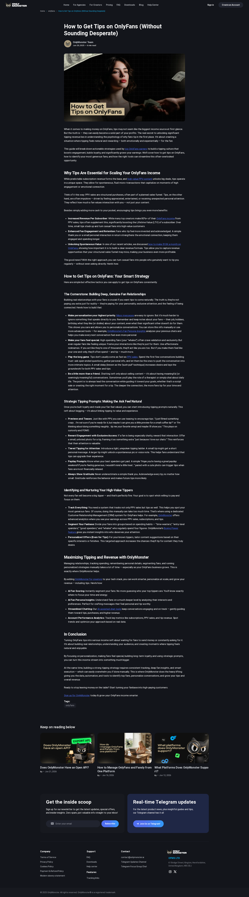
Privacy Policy (46, 862)
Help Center (153, 5)
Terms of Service (48, 857)
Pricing (109, 5)
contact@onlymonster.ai (132, 857)
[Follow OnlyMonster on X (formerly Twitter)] (175, 871)
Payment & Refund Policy (52, 871)
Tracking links (93, 878)
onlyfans (51, 11)
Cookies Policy (46, 866)
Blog (141, 5)
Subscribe (110, 823)
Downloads (129, 5)
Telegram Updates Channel (133, 862)
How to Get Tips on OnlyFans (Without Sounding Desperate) (81, 11)
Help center (92, 866)
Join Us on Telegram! (150, 824)
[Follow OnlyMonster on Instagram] (170, 871)
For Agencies (79, 5)
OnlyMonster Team (83, 42)
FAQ (118, 5)
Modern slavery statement (52, 876)
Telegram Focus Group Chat (134, 866)
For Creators (96, 5)
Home (66, 5)
